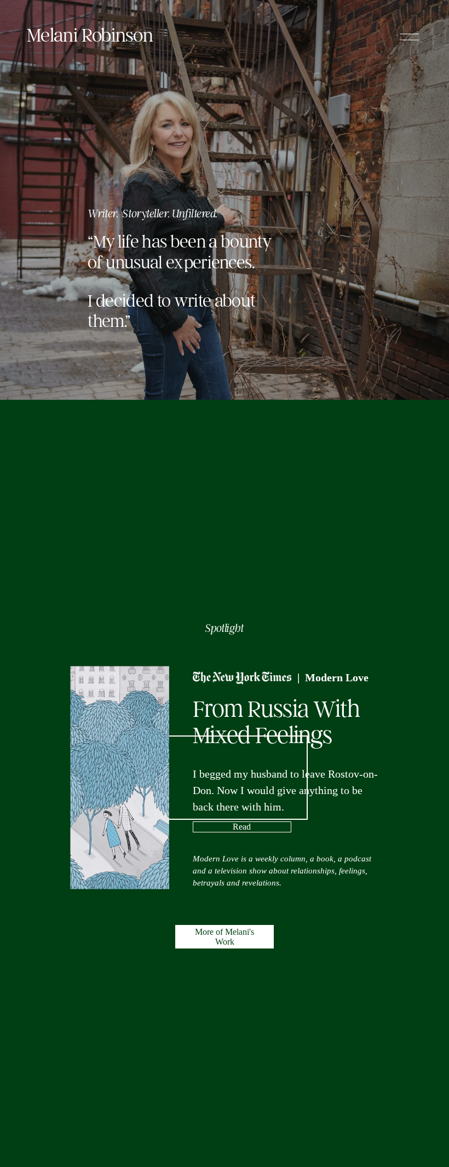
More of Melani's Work (224, 936)
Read (242, 826)
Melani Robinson (90, 35)
